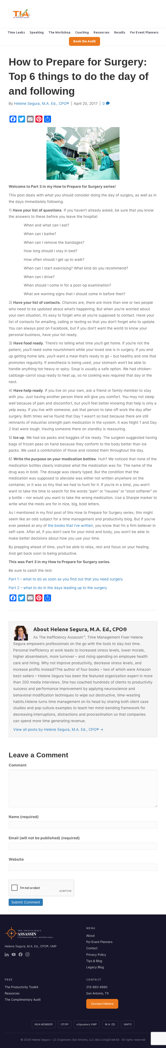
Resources (101, 32)
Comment (18, 765)
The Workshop (59, 32)
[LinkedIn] (7, 954)
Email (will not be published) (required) (44, 838)
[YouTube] (14, 954)
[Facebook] (20, 954)
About (90, 935)
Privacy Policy (96, 954)
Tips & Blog (94, 961)
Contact (91, 948)
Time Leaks (16, 32)
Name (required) (24, 817)
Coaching (82, 32)
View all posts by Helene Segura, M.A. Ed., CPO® (58, 729)
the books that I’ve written (70, 525)
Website (16, 859)
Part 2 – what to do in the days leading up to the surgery (58, 588)
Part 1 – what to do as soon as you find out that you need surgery (66, 579)
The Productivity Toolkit (21, 987)
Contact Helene (102, 1003)
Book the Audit (84, 41)
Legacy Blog (95, 967)
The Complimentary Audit (23, 999)
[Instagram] (27, 954)
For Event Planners (144, 32)
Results (119, 32)
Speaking (37, 32)
